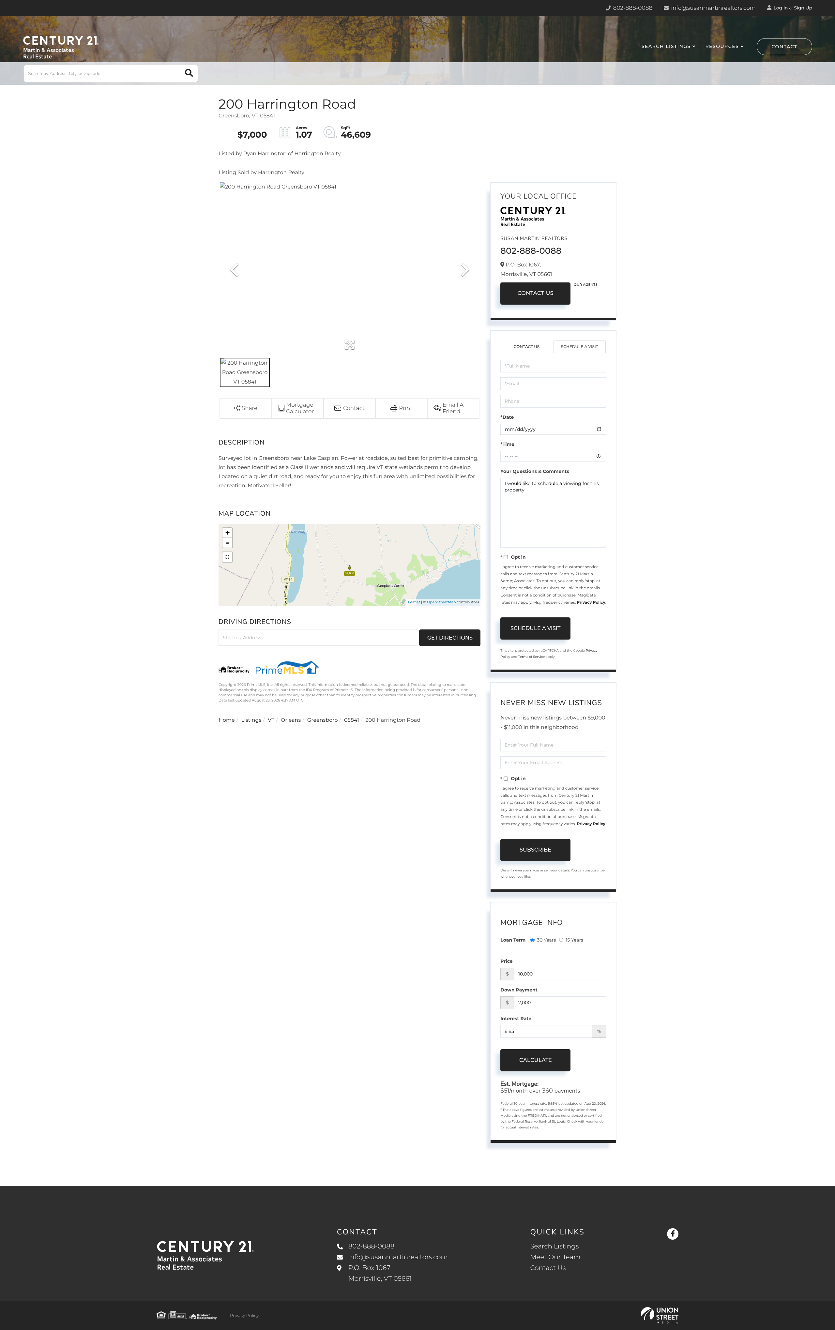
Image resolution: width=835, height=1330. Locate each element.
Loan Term (512, 940)
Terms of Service (531, 657)
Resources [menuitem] (722, 46)
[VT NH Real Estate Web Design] (659, 1315)
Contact (784, 47)
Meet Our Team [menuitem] (555, 1257)
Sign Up (803, 8)
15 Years (574, 940)
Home (227, 720)
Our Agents (586, 284)
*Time (507, 444)
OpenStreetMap (441, 602)
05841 (351, 720)
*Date (507, 417)
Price (506, 961)
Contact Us (535, 293)
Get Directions (450, 638)
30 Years (546, 940)
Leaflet (414, 602)
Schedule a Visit (579, 346)
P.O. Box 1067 (380, 1273)
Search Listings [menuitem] (666, 46)
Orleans (291, 720)
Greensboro (322, 720)
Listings (251, 720)
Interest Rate (515, 1018)
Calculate (535, 1060)
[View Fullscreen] (227, 557)
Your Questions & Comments (534, 471)
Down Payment (519, 990)
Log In (780, 8)
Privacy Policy (591, 602)
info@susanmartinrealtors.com (713, 8)
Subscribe (535, 850)
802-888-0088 (632, 8)
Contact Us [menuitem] (548, 1268)
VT (271, 720)
